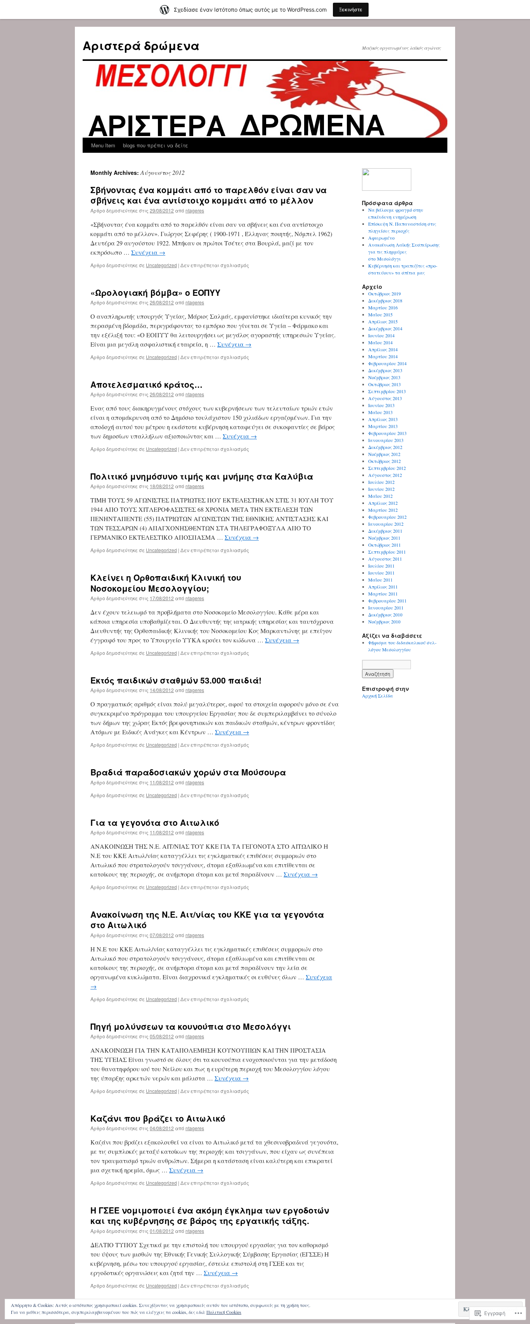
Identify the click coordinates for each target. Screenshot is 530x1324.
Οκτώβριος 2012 (384, 461)
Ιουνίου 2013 (381, 405)
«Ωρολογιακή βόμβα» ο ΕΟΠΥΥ (155, 292)
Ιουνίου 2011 (381, 573)
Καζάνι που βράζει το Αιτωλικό (157, 1118)
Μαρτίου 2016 (383, 307)
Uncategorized (161, 265)
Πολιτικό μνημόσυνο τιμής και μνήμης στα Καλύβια (201, 476)
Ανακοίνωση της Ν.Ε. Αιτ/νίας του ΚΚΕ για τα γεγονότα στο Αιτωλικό (207, 919)
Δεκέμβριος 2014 (385, 328)
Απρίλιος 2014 (383, 349)
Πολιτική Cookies (223, 1312)
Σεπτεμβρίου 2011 (387, 552)
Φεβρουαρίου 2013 (387, 433)
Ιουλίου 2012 (381, 482)
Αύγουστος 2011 (385, 559)
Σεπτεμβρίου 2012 (387, 468)
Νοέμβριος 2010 (384, 621)
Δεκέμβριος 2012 (385, 447)
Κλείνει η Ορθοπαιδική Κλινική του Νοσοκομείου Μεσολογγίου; (165, 582)
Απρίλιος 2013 (383, 419)
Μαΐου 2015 (380, 314)
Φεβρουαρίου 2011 (387, 600)
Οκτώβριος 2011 (384, 545)
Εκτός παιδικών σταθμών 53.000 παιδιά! (176, 680)
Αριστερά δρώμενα (141, 45)
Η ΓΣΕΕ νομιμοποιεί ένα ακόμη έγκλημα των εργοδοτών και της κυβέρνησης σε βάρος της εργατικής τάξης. (209, 1215)
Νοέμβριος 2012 (384, 454)
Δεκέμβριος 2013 (385, 370)
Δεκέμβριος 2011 (385, 531)
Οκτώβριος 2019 (384, 293)
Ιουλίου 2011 (381, 566)
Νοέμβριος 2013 (384, 377)
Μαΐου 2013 (380, 412)
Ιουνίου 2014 (381, 335)
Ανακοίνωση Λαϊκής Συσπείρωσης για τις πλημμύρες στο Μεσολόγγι (404, 252)
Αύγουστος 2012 (385, 475)
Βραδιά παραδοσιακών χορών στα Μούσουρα (188, 772)
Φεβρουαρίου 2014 (387, 363)
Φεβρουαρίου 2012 (387, 517)
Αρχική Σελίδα (377, 695)
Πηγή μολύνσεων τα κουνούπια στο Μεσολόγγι (190, 1026)
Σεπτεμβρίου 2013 (387, 391)
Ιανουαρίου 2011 (386, 607)
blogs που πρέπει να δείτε (155, 145)
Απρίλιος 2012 (383, 503)
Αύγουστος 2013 (385, 398)
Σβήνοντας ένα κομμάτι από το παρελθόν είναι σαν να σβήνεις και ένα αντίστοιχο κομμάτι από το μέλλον (208, 195)
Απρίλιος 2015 (383, 321)
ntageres (194, 210)
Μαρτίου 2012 (383, 510)
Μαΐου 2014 (380, 342)
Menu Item (103, 145)
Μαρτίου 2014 (383, 356)
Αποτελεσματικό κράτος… (146, 384)
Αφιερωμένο (381, 238)
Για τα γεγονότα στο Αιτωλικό (154, 822)
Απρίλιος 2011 (383, 586)
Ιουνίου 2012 (381, 489)
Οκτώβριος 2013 (384, 384)
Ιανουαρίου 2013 (386, 440)
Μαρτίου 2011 (383, 593)
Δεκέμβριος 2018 (385, 300)
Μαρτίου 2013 (383, 426)
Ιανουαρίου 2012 (386, 524)
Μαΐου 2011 (380, 580)
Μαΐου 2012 (380, 496)
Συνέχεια (148, 252)
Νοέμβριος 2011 (384, 538)
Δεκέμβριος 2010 (385, 614)
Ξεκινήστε (350, 9)
